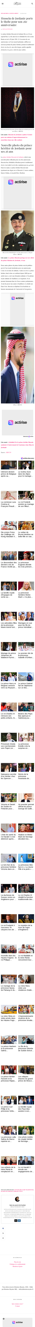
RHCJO (8, 452)
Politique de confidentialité (17, 1264)
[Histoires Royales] (17, 3)
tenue (21, 1191)
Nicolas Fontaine (8, 29)
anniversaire (18, 1190)
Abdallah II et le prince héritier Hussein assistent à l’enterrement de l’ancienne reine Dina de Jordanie (17, 445)
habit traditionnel (28, 1190)
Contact (17, 1306)
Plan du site (17, 1262)
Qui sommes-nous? (17, 1304)
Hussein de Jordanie (7, 1191)
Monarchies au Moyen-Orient (9, 13)
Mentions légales (17, 1266)
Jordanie (16, 1191)
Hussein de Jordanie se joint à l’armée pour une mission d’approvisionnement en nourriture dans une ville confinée (16, 137)
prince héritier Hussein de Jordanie (13, 157)
